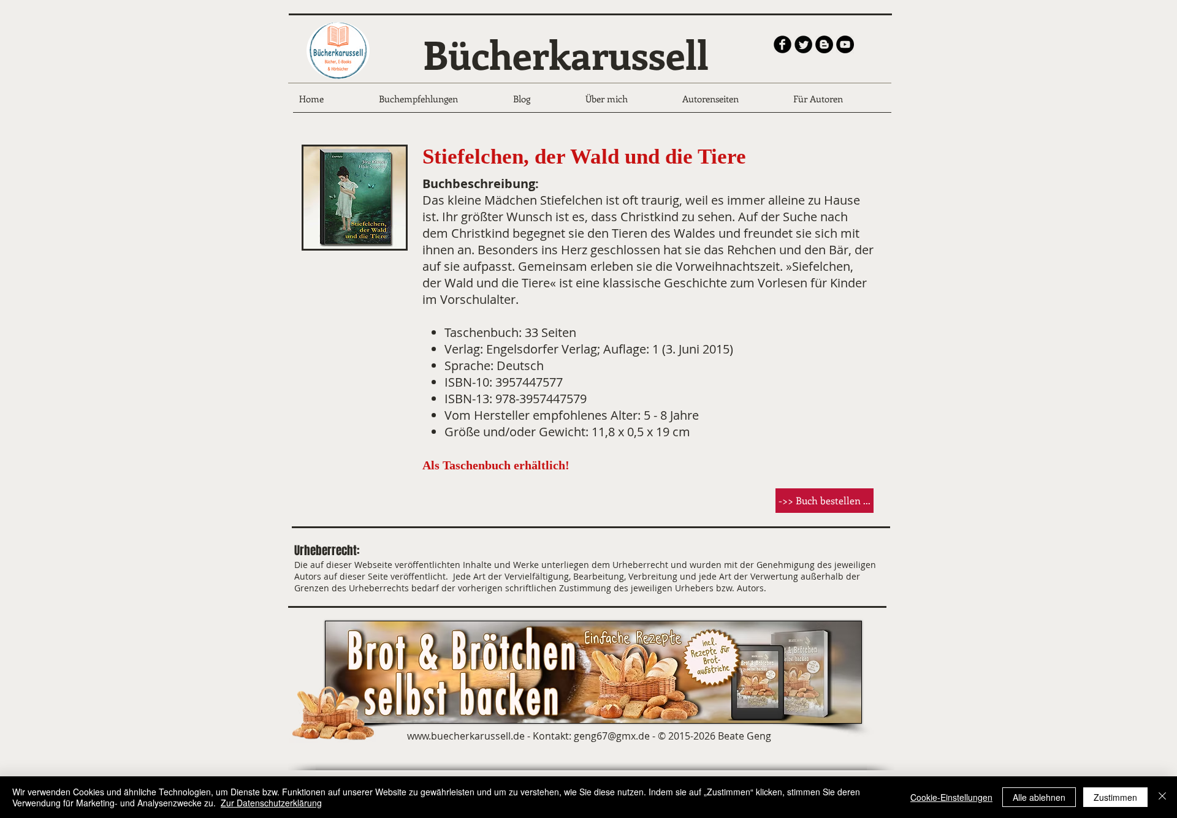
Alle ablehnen (1039, 797)
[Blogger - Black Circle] (824, 44)
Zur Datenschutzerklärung (271, 803)
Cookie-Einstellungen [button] (951, 797)
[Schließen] (1162, 797)
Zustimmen (1115, 797)
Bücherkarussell (566, 54)
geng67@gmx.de (612, 736)
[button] (824, 500)
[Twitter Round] (803, 44)
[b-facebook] (782, 44)
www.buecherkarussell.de (466, 736)
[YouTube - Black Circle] (845, 44)
